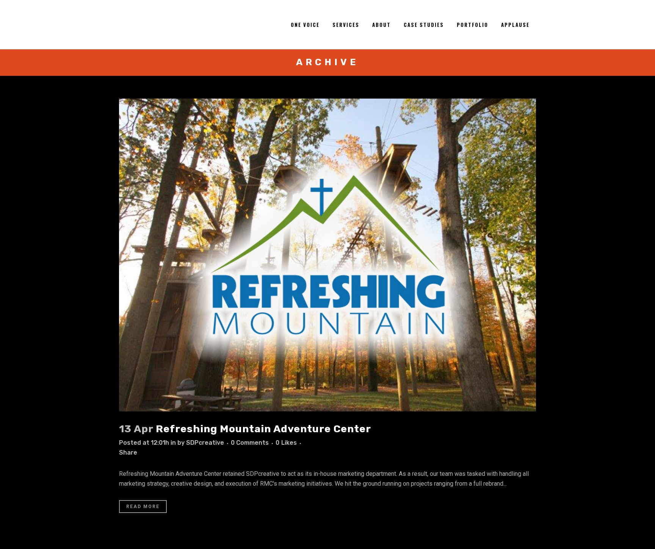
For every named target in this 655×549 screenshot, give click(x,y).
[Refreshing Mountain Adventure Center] (327, 255)
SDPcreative (205, 442)
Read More (143, 506)
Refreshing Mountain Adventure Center (263, 429)
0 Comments (250, 442)
